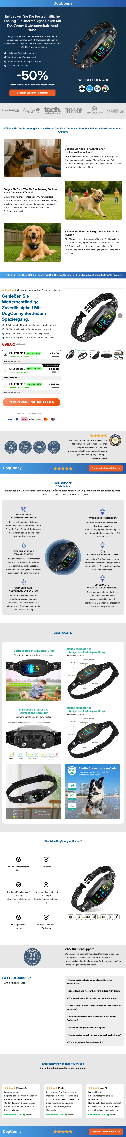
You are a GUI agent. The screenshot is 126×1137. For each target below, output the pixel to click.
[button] (31, 354)
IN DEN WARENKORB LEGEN (32, 402)
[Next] (120, 315)
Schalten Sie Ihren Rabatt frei (32, 92)
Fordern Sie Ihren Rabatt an (105, 468)
